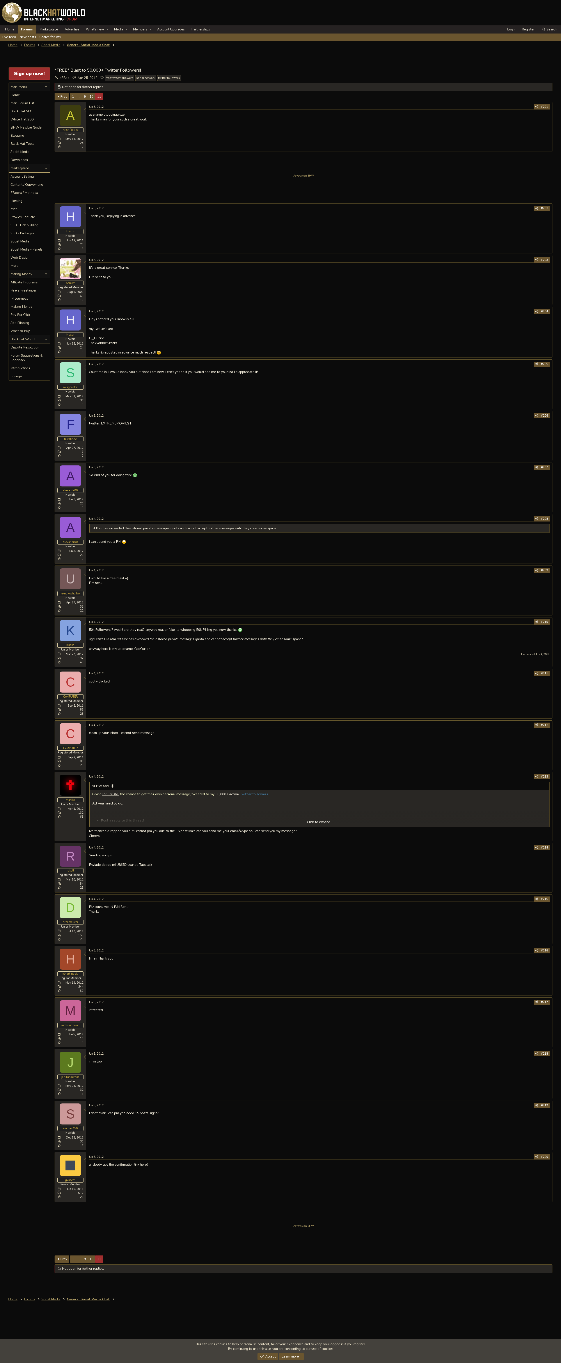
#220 (544, 1157)
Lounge (16, 376)
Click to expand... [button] (319, 822)
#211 (544, 673)
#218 (544, 1054)
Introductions (20, 368)
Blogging (17, 135)
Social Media (20, 152)
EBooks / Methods (24, 193)
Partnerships (200, 29)
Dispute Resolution (25, 347)
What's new (95, 29)
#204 (544, 311)
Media (118, 29)
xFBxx (64, 78)
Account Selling (22, 176)
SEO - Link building (24, 225)
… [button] (79, 96)
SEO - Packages (22, 233)
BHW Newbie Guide (26, 127)
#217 (544, 1002)
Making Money (21, 306)
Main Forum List (22, 103)
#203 (544, 260)
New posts (28, 37)
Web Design (20, 257)
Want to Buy (20, 331)
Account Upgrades (171, 29)
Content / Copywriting (27, 184)
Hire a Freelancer (23, 290)
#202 (544, 208)
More (14, 265)
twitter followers (169, 78)
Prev (63, 96)
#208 (544, 519)
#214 (544, 848)
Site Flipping (20, 323)
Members (140, 29)
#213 (544, 777)
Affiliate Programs (24, 282)
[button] (108, 29)
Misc (14, 209)
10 (92, 96)
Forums (27, 29)
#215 (544, 899)
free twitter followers (119, 78)
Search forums (50, 37)
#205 (544, 364)
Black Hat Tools (22, 143)
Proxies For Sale (23, 217)
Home (9, 29)
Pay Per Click (20, 315)
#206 (544, 416)
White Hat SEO (22, 119)
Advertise (72, 29)
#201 (544, 107)
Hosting (16, 201)
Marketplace (48, 29)
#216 (544, 951)
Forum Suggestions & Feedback (27, 357)
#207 (544, 467)
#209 (544, 570)
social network (145, 78)
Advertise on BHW (303, 175)
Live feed (9, 37)
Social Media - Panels (27, 249)
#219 (544, 1105)
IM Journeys (19, 298)
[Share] (537, 107)
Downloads (19, 160)
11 (99, 96)
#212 (544, 725)
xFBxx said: (100, 786)
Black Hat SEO (21, 111)
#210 (544, 622)
